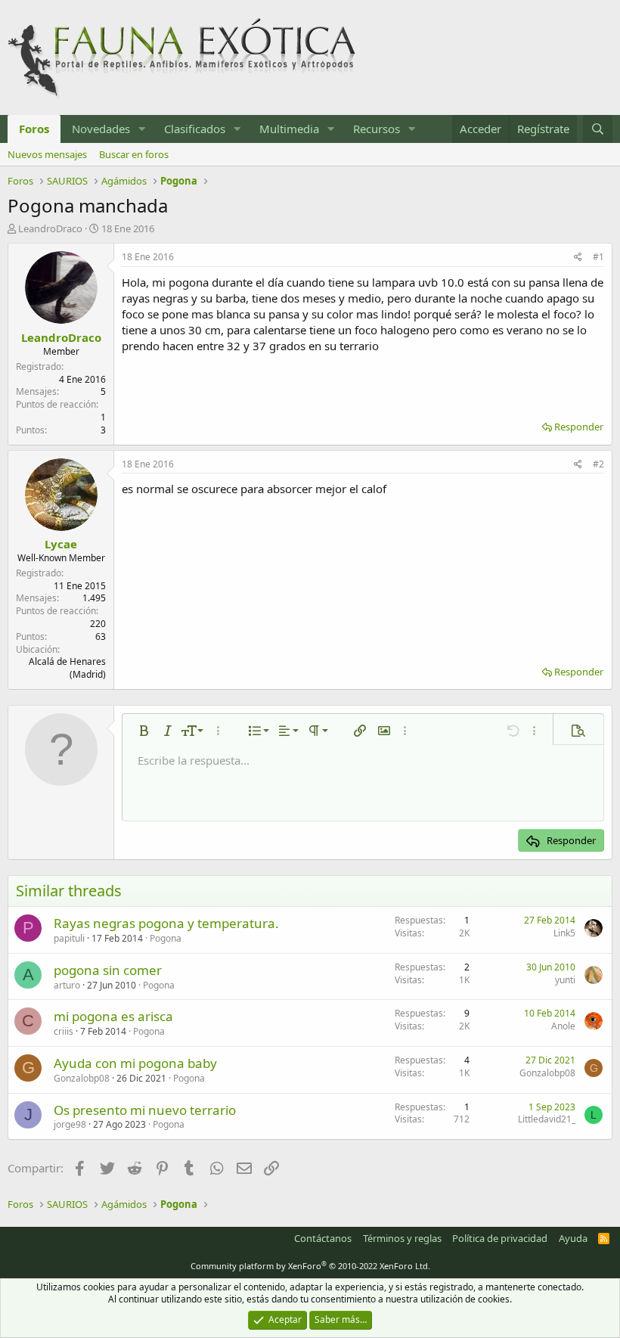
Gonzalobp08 (82, 1078)
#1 (598, 256)
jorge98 (70, 1124)
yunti (565, 979)
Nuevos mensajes (47, 154)
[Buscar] (597, 129)
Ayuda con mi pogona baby (135, 1063)
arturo (67, 985)
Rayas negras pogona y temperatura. (166, 923)
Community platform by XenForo (310, 1265)
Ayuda (573, 1238)
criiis (63, 1031)
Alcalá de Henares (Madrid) (67, 668)
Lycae (61, 543)
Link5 (564, 933)
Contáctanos (323, 1238)
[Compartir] (578, 257)
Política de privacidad (499, 1238)
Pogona (165, 938)
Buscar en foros (134, 154)
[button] (142, 129)
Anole (563, 1026)
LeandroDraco (50, 228)
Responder (578, 426)
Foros (34, 128)
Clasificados (194, 128)
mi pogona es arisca (113, 1016)
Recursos (376, 128)
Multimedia (289, 128)
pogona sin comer (108, 970)
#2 (598, 464)
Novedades (101, 128)
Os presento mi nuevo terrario (145, 1110)
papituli (69, 938)
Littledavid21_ (546, 1119)
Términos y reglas (402, 1238)
